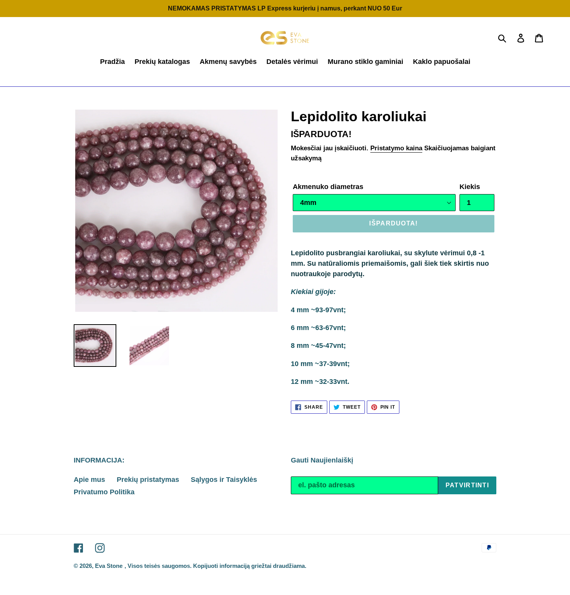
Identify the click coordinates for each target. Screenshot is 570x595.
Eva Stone (109, 565)
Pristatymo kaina (396, 148)
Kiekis (469, 187)
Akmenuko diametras (328, 187)
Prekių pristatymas (148, 479)
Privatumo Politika (104, 492)
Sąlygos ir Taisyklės (224, 479)
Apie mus (89, 479)
